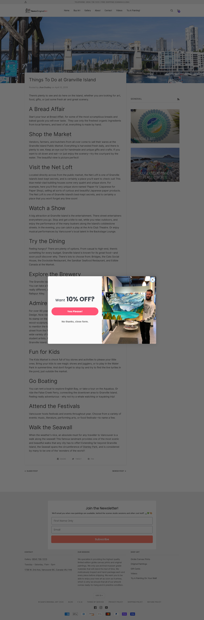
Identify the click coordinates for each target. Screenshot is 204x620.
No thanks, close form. (75, 321)
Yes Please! (75, 311)
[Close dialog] (152, 279)
